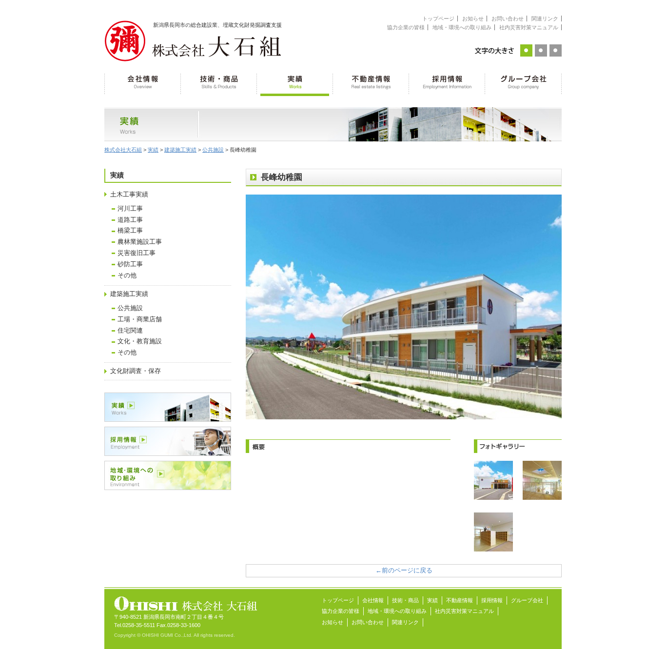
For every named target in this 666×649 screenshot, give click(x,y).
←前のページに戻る (403, 570)
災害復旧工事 (137, 253)
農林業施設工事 (140, 241)
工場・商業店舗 (140, 319)
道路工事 (130, 219)
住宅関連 (130, 330)
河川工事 (130, 208)
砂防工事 (130, 264)
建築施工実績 (129, 294)
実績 (295, 83)
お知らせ (473, 18)
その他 (127, 275)
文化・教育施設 (140, 341)
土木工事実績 (129, 194)
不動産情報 (371, 83)
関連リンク (544, 18)
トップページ (438, 18)
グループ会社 (523, 83)
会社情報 (142, 83)
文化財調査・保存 (135, 371)
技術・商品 (219, 83)
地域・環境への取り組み (461, 27)
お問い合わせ (507, 18)
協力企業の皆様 (406, 27)
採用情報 (447, 83)
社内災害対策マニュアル (528, 27)
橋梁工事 (130, 230)
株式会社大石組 (123, 150)
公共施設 (130, 308)
